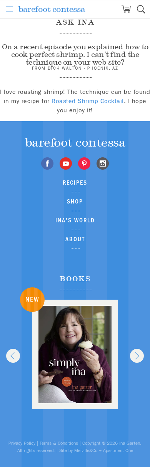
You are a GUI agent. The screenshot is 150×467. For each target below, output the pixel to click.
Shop (75, 201)
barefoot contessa (51, 9)
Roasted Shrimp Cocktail (88, 101)
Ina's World (75, 220)
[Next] (137, 356)
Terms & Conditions (59, 443)
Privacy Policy (21, 443)
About (75, 239)
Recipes (75, 182)
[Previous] (13, 356)
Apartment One (118, 450)
